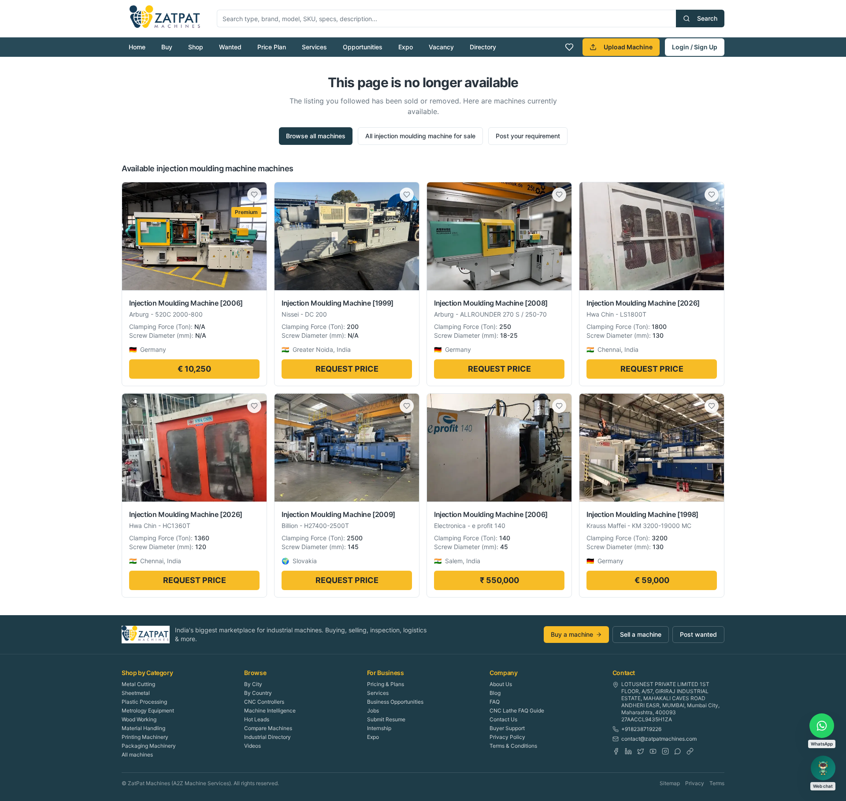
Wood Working (139, 719)
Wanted (230, 47)
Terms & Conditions (513, 745)
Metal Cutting (138, 684)
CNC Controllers (264, 701)
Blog (495, 693)
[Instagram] (665, 751)
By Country (258, 693)
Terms (716, 783)
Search (707, 18)
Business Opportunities (395, 701)
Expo (405, 47)
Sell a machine (640, 634)
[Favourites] (569, 47)
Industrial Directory (267, 737)
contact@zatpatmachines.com (659, 738)
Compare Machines (268, 728)
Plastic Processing (144, 701)
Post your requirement (528, 136)
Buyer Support (507, 728)
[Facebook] (616, 751)
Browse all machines (315, 136)
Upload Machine (628, 47)
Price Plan (271, 47)
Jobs (373, 710)
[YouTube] (653, 751)
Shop (195, 47)
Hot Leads (256, 719)
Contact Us (503, 719)
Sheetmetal (136, 693)
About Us (501, 684)
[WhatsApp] (677, 751)
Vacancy (441, 47)
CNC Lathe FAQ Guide (517, 710)
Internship (379, 728)
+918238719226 (641, 729)
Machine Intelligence (270, 710)
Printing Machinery (145, 737)
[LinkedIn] (628, 751)
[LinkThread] (690, 751)
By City (253, 684)
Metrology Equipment (148, 710)
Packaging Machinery (149, 745)
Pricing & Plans (385, 684)
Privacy (694, 783)
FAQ (495, 701)
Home (137, 47)
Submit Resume (386, 719)
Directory (483, 47)
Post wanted (698, 634)
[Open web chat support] (823, 768)
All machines (137, 754)
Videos (252, 745)
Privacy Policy (507, 737)
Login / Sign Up (694, 47)
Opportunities (362, 47)
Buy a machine (572, 634)
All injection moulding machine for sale (420, 136)
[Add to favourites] (254, 195)
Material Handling (143, 728)
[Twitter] (640, 751)
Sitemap (670, 783)
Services (314, 47)
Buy (166, 47)
